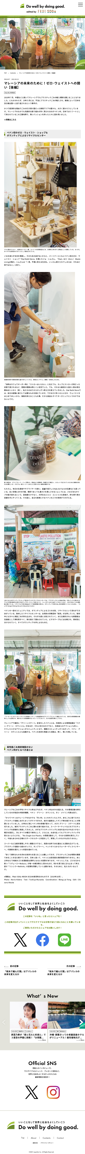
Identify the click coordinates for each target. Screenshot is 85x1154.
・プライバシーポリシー (46, 1143)
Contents (13, 73)
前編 (44, 488)
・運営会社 (34, 1143)
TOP (5, 73)
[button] (81, 1022)
